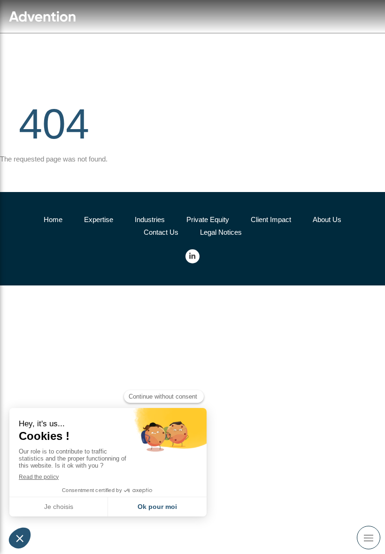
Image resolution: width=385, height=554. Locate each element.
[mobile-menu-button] (368, 537)
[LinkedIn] (192, 256)
